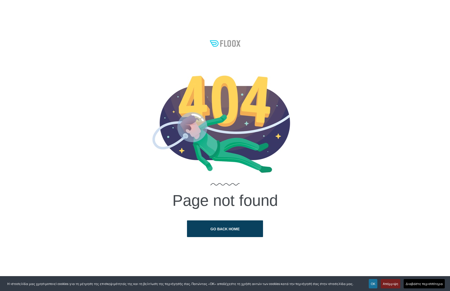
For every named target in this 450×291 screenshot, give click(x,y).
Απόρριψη (390, 283)
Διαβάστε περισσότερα (424, 283)
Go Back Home (225, 229)
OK (373, 283)
